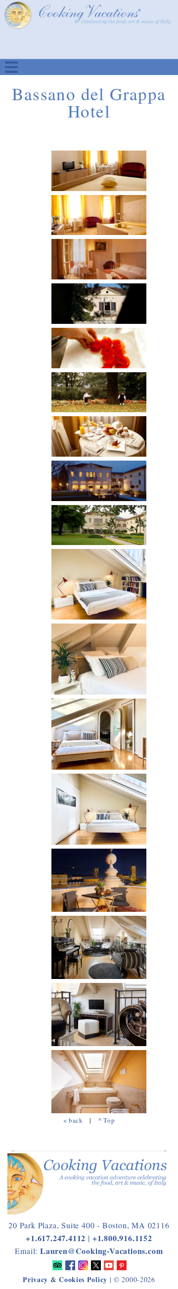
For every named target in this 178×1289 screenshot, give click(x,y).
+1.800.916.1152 (122, 1238)
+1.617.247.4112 (56, 1238)
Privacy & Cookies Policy (65, 1279)
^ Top (106, 1120)
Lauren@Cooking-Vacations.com (101, 1250)
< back (73, 1120)
